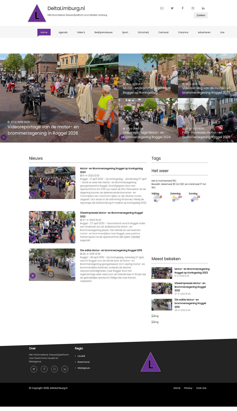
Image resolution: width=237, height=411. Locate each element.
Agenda (65, 32)
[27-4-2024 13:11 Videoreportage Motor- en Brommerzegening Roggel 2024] (148, 122)
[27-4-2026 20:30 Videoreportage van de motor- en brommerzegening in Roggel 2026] (59, 98)
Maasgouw (83, 368)
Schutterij (145, 32)
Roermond (82, 362)
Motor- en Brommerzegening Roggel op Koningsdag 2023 (111, 170)
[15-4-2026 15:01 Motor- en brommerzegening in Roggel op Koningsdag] (148, 77)
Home (46, 32)
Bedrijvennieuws (105, 32)
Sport (126, 32)
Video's (82, 32)
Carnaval (165, 32)
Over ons (201, 388)
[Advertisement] (88, 312)
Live (224, 32)
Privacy (188, 388)
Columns (185, 32)
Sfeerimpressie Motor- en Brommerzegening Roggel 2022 (111, 214)
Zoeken (201, 15)
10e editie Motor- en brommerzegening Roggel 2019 (111, 250)
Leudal (80, 356)
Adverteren (206, 32)
